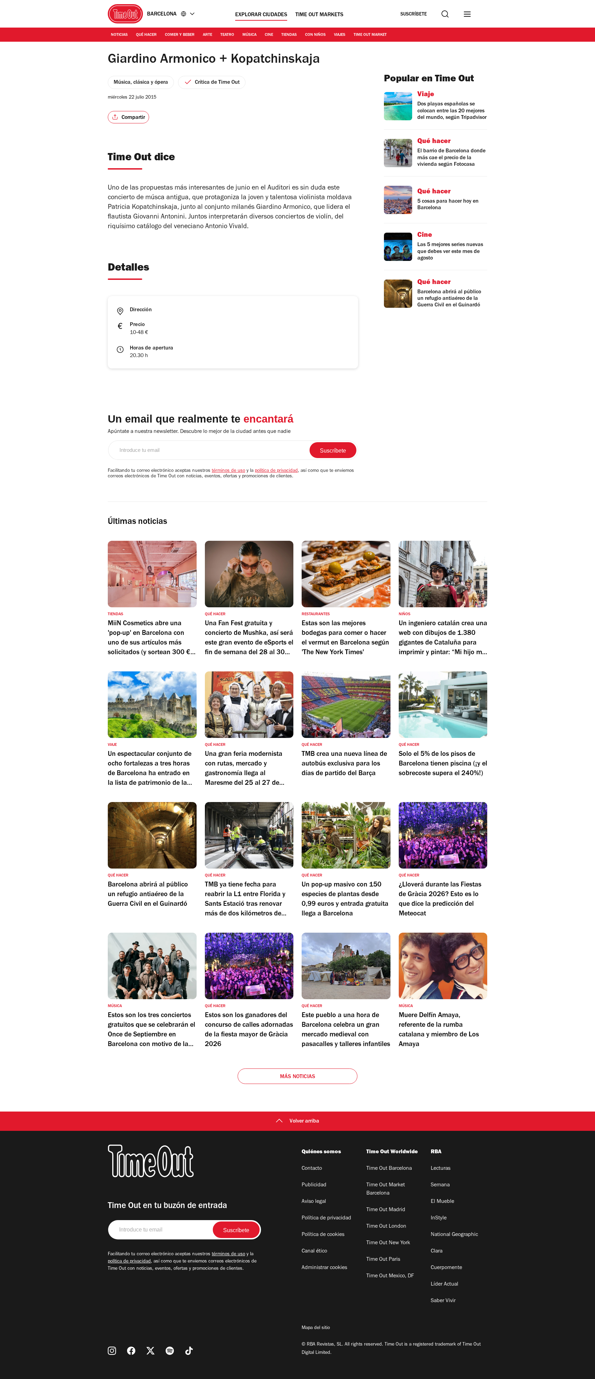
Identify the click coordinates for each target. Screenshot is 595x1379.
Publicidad (314, 1185)
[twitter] (150, 1351)
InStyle (439, 1218)
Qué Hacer (146, 35)
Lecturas (440, 1169)
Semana (440, 1185)
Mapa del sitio (316, 1328)
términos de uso (228, 471)
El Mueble (442, 1202)
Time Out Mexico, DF (390, 1276)
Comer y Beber (180, 35)
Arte (207, 35)
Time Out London (386, 1226)
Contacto (312, 1169)
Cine (269, 35)
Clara (436, 1251)
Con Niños (315, 35)
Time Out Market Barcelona (385, 1189)
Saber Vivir (443, 1301)
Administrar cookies (324, 1268)
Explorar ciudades (261, 15)
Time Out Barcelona (389, 1169)
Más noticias (297, 1077)
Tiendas (289, 35)
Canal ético (314, 1251)
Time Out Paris (383, 1260)
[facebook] (131, 1351)
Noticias (119, 35)
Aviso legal (314, 1202)
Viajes (339, 35)
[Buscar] (445, 14)
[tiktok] (189, 1351)
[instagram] (112, 1351)
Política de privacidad (326, 1218)
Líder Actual (444, 1284)
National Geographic (454, 1235)
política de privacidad (276, 471)
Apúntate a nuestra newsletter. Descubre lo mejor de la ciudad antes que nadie (199, 432)
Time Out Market (370, 35)
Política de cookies (323, 1235)
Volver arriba (304, 1121)
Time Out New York (388, 1243)
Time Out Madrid (385, 1210)
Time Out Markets (319, 15)
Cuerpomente (446, 1268)
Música (249, 35)
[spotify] (170, 1351)
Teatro (227, 35)
